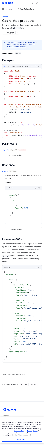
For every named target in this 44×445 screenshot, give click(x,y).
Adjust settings (22, 439)
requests (5, 150)
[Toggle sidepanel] (37, 3)
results (5, 171)
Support (6, 416)
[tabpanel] (22, 103)
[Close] (41, 419)
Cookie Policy (19, 431)
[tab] (5, 66)
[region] (22, 430)
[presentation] (17, 66)
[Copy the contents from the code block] (39, 66)
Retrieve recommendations (16, 47)
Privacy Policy (32, 431)
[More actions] (41, 2)
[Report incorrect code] (35, 66)
